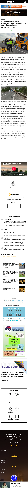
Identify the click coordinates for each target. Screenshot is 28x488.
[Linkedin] (14, 30)
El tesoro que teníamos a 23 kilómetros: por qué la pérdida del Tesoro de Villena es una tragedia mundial (10, 281)
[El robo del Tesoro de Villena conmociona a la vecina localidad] (22, 289)
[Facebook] (6, 30)
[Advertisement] (14, 154)
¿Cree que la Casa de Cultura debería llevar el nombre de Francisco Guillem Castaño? (12, 375)
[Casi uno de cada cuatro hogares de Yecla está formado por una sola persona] (22, 266)
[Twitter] (9, 30)
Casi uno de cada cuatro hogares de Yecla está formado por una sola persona (11, 264)
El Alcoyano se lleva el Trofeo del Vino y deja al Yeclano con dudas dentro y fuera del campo (10, 273)
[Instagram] (15, 442)
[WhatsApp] (11, 30)
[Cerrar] (26, 483)
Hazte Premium (14, 202)
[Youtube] (17, 442)
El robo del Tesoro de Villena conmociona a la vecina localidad (10, 288)
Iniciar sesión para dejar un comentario (8, 256)
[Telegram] (16, 30)
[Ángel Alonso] (14, 183)
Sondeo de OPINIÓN (13, 367)
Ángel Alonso (3, 27)
